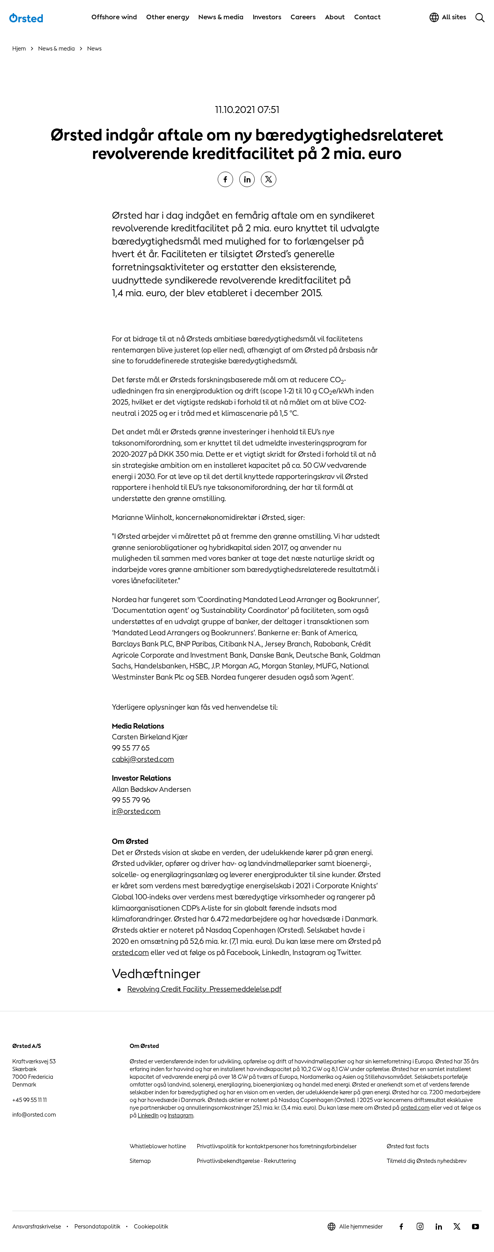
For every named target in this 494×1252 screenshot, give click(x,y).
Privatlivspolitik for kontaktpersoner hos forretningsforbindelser (277, 1146)
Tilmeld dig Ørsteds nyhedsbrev (427, 1161)
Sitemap (140, 1161)
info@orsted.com (34, 1114)
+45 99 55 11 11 (29, 1100)
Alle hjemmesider (361, 1226)
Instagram (180, 1115)
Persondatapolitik (97, 1226)
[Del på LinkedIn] (247, 179)
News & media (221, 17)
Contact (367, 17)
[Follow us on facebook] (401, 1226)
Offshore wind (114, 17)
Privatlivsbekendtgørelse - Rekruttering (246, 1161)
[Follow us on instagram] (420, 1226)
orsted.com (130, 952)
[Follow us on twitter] (457, 1226)
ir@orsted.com (136, 811)
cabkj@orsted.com (143, 759)
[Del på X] (268, 179)
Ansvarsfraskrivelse (36, 1226)
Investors (267, 17)
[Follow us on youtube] (475, 1226)
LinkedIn (148, 1115)
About (335, 17)
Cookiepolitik (151, 1226)
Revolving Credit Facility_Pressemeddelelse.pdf (204, 989)
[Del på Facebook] (225, 179)
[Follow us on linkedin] (438, 1226)
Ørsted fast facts (408, 1146)
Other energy (167, 17)
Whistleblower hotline (158, 1146)
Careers (303, 17)
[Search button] (480, 17)
